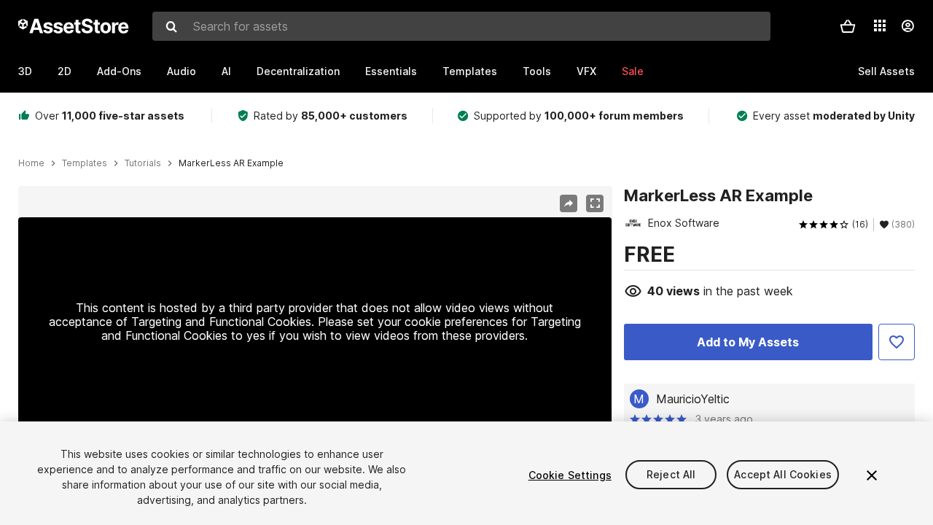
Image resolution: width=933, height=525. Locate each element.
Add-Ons (119, 71)
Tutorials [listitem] (143, 163)
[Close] (872, 475)
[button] (847, 26)
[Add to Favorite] (896, 342)
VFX (586, 71)
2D (64, 71)
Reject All (671, 475)
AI (226, 71)
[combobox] (461, 26)
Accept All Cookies (783, 475)
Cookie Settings (570, 475)
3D (25, 71)
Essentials (391, 71)
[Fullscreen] (595, 203)
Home (31, 163)
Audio (181, 71)
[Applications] (880, 25)
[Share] (568, 203)
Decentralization (298, 71)
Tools (537, 71)
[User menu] (907, 26)
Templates (469, 71)
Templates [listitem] (84, 163)
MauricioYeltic (693, 399)
